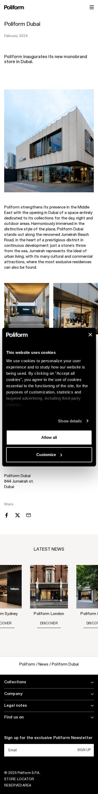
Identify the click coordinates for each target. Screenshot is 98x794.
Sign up (84, 750)
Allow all (49, 437)
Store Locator (19, 779)
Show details (70, 421)
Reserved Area (17, 785)
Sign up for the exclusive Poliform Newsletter (48, 738)
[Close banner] (90, 334)
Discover (49, 623)
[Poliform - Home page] (14, 7)
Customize (46, 454)
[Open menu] (92, 7)
